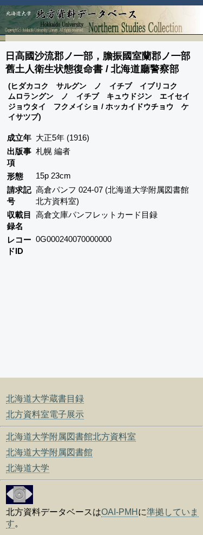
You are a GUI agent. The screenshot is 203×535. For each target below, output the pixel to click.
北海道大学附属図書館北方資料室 (71, 436)
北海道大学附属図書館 (49, 452)
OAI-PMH (119, 512)
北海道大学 (27, 468)
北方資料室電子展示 (45, 414)
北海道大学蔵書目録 (45, 398)
